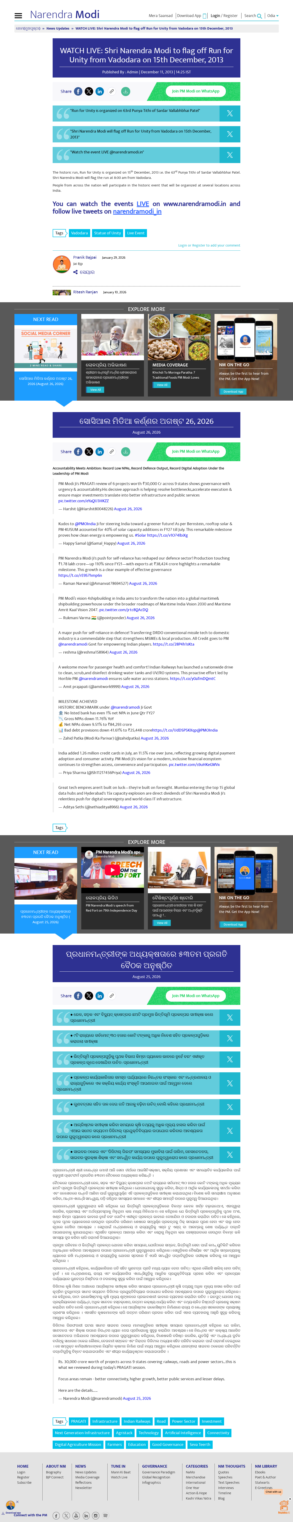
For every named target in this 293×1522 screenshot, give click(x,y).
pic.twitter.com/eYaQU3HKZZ (83, 501)
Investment (212, 1421)
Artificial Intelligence (183, 1433)
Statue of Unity (107, 233)
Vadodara (79, 233)
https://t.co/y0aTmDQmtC (193, 678)
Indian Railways (137, 1421)
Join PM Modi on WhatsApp (196, 91)
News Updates (58, 28)
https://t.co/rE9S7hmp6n (80, 575)
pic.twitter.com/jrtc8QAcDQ (123, 610)
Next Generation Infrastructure (82, 1433)
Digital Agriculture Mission (78, 1444)
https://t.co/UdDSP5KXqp (174, 730)
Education (137, 1444)
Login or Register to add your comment (209, 245)
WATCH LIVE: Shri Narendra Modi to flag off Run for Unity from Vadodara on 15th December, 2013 (146, 55)
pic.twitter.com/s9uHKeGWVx (194, 764)
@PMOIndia (85, 524)
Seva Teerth (200, 1444)
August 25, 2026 (137, 1398)
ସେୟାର (86, 272)
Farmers (115, 1444)
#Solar (140, 535)
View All (95, 389)
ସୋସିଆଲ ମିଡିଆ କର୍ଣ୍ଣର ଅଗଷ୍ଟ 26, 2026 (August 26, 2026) (45, 381)
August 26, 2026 (128, 509)
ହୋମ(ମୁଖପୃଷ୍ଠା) (28, 28)
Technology (149, 1433)
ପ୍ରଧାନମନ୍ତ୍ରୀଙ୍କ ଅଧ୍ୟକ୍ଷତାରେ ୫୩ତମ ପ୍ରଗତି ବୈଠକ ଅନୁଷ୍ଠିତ (146, 960)
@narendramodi (72, 644)
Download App (233, 391)
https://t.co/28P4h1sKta (173, 644)
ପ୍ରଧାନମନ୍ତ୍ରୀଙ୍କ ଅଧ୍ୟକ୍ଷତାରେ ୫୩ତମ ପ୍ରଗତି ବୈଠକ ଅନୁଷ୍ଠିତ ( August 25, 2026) (45, 917)
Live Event (136, 233)
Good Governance (167, 1444)
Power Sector (183, 1421)
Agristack (124, 1433)
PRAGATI (78, 1421)
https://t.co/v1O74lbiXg (167, 535)
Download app (13, 1513)
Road (161, 1421)
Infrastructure (104, 1421)
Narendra (65, 14)
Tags (59, 233)
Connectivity (218, 1433)
